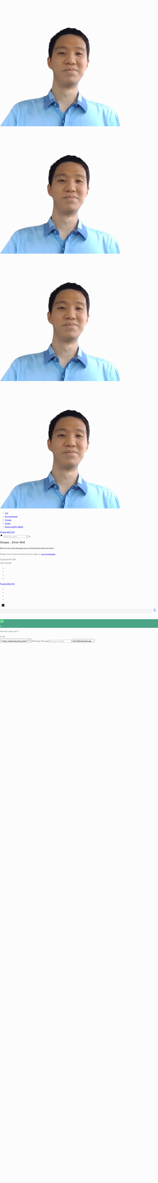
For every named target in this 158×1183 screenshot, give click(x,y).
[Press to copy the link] (155, 611)
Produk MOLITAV (7, 532)
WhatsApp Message (40, 641)
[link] (30, 536)
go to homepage (48, 554)
